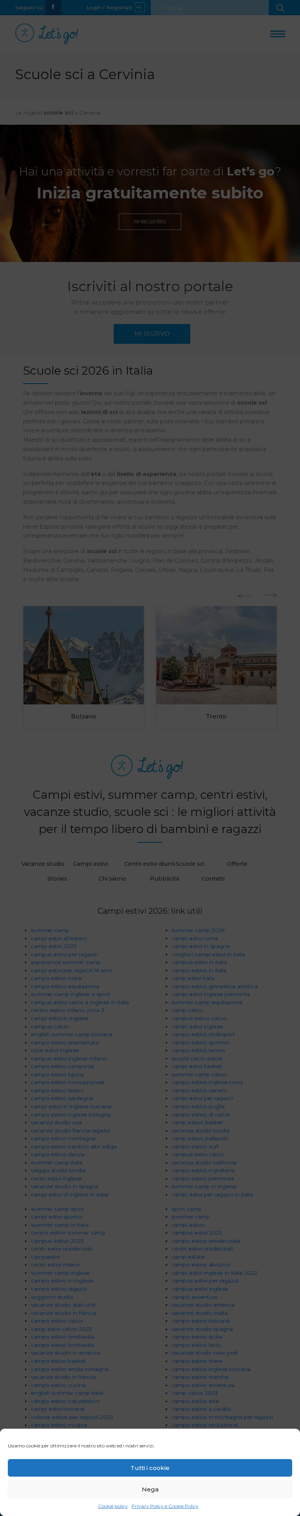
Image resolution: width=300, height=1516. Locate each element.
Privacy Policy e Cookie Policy (165, 1506)
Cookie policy (113, 1506)
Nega (150, 1489)
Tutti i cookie (150, 1468)
